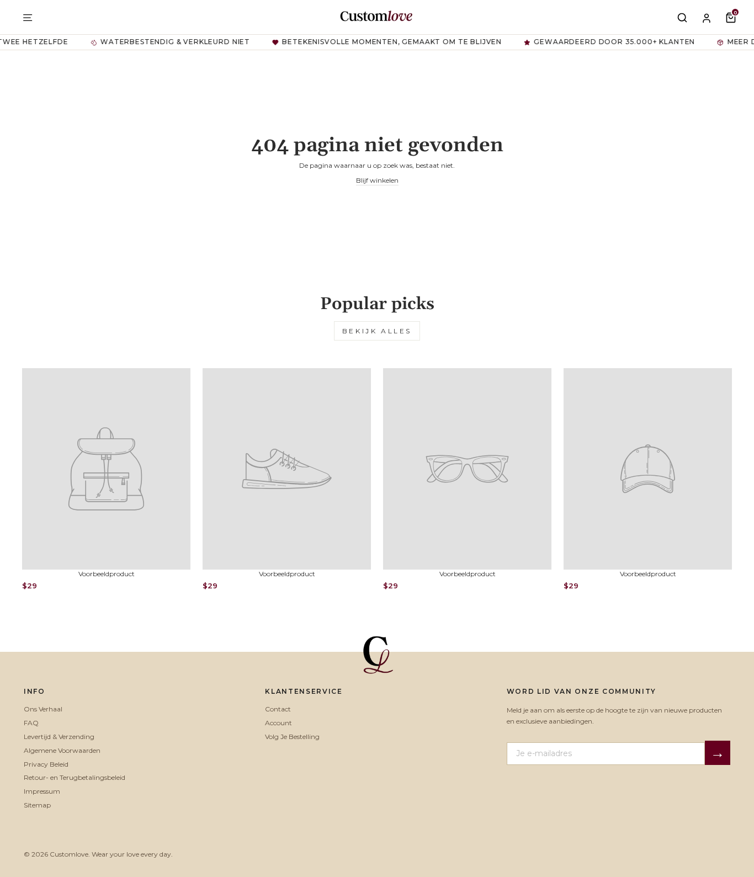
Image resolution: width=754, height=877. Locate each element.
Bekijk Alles (377, 331)
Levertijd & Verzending (59, 736)
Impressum (42, 791)
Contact (278, 709)
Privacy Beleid (46, 764)
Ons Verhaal (43, 709)
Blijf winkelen (377, 180)
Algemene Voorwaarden (62, 750)
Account (278, 723)
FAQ (31, 723)
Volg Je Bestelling (292, 736)
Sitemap (37, 805)
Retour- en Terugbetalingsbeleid (74, 777)
